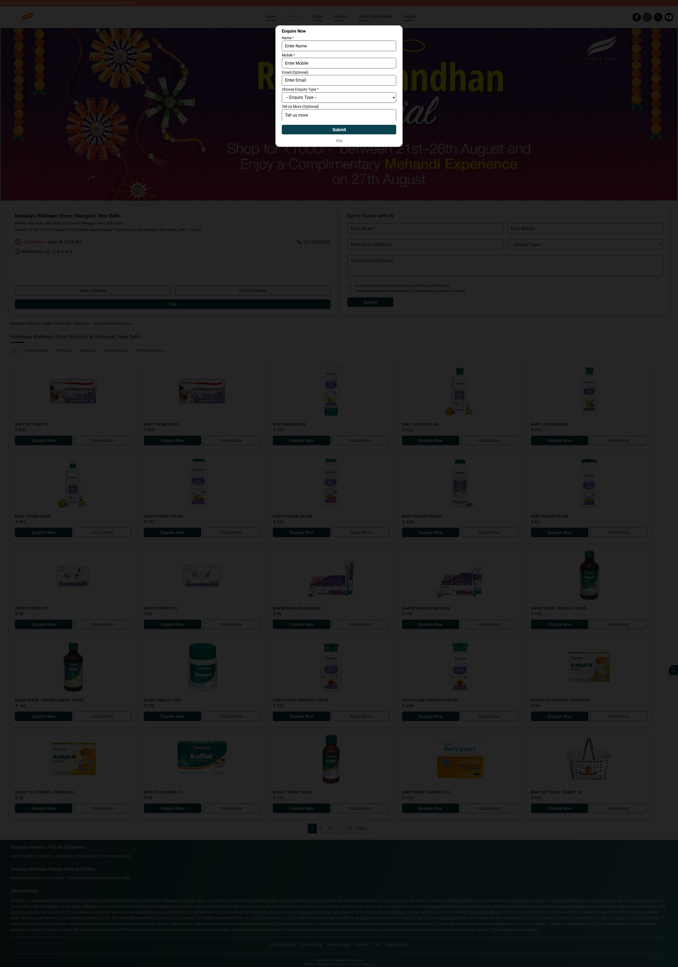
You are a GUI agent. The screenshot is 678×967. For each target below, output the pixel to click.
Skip (339, 141)
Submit (339, 129)
